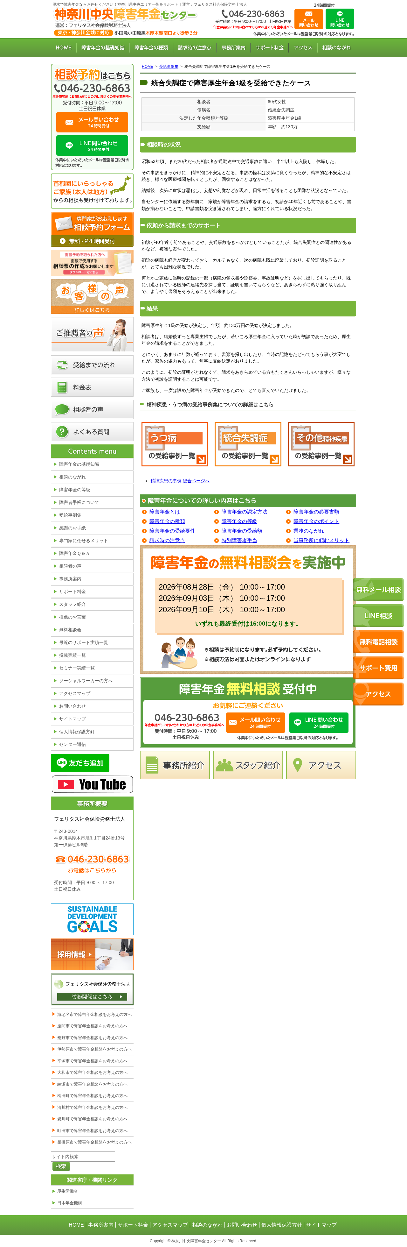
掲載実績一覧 (72, 655)
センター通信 (72, 744)
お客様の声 (92, 296)
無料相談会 (70, 629)
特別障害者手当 (239, 540)
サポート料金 (270, 47)
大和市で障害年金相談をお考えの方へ (92, 1072)
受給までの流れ (92, 364)
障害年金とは (164, 511)
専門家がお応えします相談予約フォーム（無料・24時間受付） (92, 229)
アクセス (303, 47)
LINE (340, 19)
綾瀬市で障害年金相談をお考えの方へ (92, 1084)
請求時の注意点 (195, 47)
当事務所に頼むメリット (321, 540)
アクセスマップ (74, 693)
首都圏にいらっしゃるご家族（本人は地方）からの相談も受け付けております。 (92, 191)
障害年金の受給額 (242, 531)
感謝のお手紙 (72, 527)
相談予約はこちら (92, 74)
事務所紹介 (175, 765)
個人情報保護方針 (77, 731)
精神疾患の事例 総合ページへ (180, 480)
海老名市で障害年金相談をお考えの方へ (94, 1014)
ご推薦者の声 (92, 334)
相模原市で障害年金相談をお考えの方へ (94, 1142)
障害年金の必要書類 (316, 511)
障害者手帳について (79, 502)
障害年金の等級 (239, 521)
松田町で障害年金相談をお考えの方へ (92, 1095)
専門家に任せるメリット (83, 540)
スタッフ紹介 (248, 765)
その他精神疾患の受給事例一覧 (321, 447)
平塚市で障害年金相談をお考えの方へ (92, 1061)
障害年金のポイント (316, 521)
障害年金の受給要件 (172, 531)
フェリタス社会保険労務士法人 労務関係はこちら (92, 989)
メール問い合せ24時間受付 (255, 722)
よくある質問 (92, 431)
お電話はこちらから (183, 721)
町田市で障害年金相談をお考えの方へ (92, 1130)
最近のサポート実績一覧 (83, 642)
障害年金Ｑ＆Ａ (74, 553)
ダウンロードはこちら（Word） (92, 263)
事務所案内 (234, 47)
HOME (63, 47)
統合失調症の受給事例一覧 (248, 447)
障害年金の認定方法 (244, 511)
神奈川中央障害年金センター (125, 22)
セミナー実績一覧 (77, 667)
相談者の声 (92, 409)
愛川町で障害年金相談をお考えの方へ (92, 1118)
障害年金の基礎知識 (102, 47)
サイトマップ (72, 718)
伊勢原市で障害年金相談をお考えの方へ (94, 1049)
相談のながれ (336, 47)
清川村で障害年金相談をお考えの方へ (92, 1107)
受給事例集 (168, 66)
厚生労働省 (67, 1191)
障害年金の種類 (151, 47)
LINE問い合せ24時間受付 (318, 722)
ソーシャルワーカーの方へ (86, 680)
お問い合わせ (308, 19)
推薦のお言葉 (72, 617)
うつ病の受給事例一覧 (174, 447)
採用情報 (92, 954)
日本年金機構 (69, 1203)
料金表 (92, 387)
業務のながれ (308, 531)
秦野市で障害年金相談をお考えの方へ (92, 1037)
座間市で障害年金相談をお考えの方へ (92, 1026)
